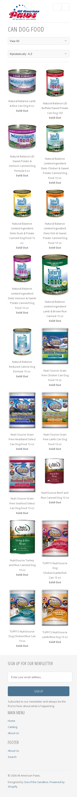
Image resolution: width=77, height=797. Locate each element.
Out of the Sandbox (36, 782)
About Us (13, 733)
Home (11, 721)
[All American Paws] (24, 13)
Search (12, 757)
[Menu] (57, 7)
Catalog (12, 727)
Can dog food (26, 29)
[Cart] (65, 7)
